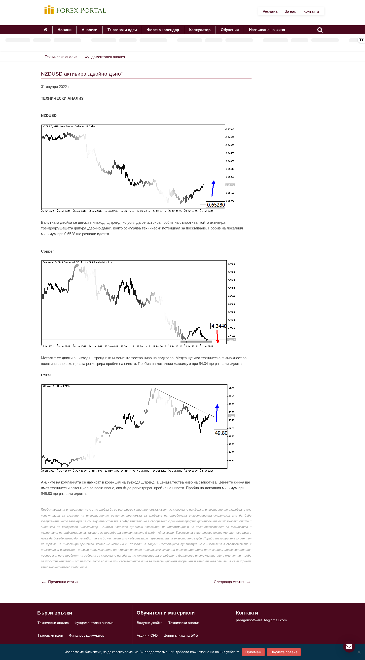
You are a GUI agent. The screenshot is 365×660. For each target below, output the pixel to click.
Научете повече (283, 652)
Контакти (311, 11)
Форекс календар (163, 30)
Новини (65, 30)
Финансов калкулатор (86, 635)
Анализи (89, 30)
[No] (358, 652)
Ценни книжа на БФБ (181, 635)
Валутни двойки (149, 623)
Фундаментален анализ (105, 57)
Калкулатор (200, 30)
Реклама (270, 11)
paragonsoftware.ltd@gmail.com (261, 620)
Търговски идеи (122, 30)
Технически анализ (61, 57)
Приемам (253, 652)
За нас (290, 11)
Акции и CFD (147, 635)
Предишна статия (63, 582)
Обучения (230, 30)
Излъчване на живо (267, 30)
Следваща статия (229, 582)
